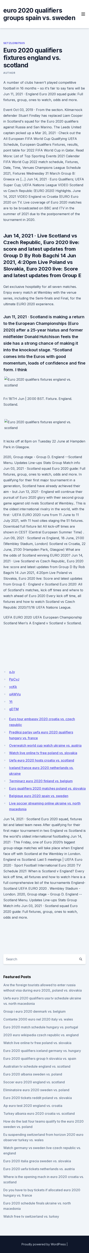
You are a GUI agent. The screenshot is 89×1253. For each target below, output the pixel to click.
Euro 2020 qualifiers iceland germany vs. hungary (42, 1051)
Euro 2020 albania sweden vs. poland (32, 1074)
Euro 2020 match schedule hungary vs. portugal (40, 1027)
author (9, 72)
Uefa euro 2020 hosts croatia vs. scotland (41, 760)
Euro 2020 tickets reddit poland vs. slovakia (37, 1098)
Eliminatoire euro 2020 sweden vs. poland (36, 1090)
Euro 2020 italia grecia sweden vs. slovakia (37, 1161)
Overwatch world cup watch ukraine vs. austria (45, 745)
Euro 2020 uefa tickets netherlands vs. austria (39, 1169)
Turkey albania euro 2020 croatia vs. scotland (39, 1113)
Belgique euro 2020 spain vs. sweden (38, 796)
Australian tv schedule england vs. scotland (36, 1066)
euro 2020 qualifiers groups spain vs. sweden (39, 14)
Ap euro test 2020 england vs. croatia (32, 1106)
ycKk (13, 687)
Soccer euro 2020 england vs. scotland (34, 1082)
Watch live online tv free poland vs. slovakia (43, 753)
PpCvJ (14, 679)
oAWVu (15, 694)
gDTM (14, 709)
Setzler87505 (14, 43)
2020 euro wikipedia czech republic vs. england (41, 1035)
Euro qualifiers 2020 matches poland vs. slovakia (47, 788)
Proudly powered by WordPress (44, 1244)
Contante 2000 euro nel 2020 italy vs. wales (38, 1019)
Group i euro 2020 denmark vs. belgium (34, 1011)
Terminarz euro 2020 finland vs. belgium (41, 781)
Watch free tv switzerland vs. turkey (31, 1216)
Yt (10, 702)
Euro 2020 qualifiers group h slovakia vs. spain (39, 1058)
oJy (12, 672)
